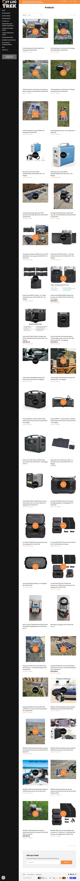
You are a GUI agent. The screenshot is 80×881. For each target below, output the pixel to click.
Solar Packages (6, 15)
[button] (54, 301)
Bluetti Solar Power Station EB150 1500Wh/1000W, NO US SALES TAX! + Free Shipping (34, 173)
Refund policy (39, 874)
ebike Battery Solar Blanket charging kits (8, 24)
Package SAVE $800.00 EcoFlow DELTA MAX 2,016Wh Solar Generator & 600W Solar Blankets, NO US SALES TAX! (35, 708)
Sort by (24, 15)
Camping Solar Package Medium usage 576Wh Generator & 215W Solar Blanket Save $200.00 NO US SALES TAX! (63, 214)
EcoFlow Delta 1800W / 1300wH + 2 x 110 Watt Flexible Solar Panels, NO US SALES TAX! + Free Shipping (62, 256)
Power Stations (6, 18)
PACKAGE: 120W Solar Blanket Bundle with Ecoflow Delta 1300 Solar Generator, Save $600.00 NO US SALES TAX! (35, 750)
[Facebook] (71, 874)
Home (3, 10)
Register (65, 1)
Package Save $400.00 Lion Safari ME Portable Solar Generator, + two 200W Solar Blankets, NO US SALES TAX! (35, 667)
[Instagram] (75, 874)
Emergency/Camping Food (9, 40)
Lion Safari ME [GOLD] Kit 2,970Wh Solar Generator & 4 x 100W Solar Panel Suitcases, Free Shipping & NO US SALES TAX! (63, 585)
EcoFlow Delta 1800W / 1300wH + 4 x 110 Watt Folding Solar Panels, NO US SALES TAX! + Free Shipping (34, 297)
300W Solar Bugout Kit (9, 56)
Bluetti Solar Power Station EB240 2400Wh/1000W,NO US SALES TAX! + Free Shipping (61, 173)
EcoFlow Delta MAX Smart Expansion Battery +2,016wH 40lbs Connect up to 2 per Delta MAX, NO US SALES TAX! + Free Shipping (62, 338)
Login (62, 1)
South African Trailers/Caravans (7, 43)
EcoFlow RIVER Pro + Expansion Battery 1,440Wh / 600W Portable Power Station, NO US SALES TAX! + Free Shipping (63, 420)
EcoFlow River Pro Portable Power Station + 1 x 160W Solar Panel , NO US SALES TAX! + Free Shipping (62, 461)
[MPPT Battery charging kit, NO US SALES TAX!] (63, 608)
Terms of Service (30, 874)
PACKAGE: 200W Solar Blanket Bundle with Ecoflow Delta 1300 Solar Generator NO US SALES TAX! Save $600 (63, 791)
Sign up (66, 862)
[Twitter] (68, 874)
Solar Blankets (6, 13)
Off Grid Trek (29, 878)
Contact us (5, 49)
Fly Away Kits (5, 21)
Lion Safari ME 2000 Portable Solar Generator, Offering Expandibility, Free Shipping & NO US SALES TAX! (62, 503)
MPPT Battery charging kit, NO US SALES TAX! (62, 624)
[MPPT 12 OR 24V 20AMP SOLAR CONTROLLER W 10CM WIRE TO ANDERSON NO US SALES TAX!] (35, 608)
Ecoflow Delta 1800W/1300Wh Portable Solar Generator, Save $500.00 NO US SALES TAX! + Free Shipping (62, 297)
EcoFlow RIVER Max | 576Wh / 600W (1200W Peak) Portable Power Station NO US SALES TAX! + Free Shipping (35, 420)
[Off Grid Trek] (9, 4)
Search (24, 874)
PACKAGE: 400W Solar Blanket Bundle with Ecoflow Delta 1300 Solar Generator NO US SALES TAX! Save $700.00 (35, 832)
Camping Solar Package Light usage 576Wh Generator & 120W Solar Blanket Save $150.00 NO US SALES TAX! (35, 214)
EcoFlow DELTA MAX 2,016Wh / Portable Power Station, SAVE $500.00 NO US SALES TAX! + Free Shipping (35, 338)
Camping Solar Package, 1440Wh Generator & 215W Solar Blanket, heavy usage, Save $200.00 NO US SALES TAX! (35, 256)
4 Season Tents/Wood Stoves (7, 33)
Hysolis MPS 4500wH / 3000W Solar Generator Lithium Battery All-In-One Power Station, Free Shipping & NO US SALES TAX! (35, 503)
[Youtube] (73, 874)
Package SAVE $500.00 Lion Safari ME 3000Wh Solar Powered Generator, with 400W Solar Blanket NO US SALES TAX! (63, 667)
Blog (3, 47)
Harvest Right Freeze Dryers (7, 29)
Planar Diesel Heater (7, 37)
